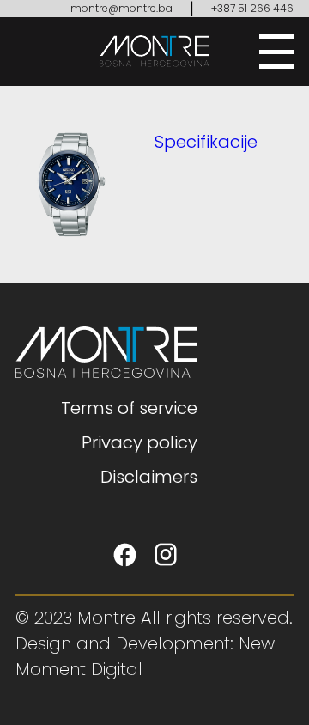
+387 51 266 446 (252, 8)
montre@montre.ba (121, 8)
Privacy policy (139, 442)
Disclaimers (148, 477)
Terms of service (129, 408)
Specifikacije (206, 142)
